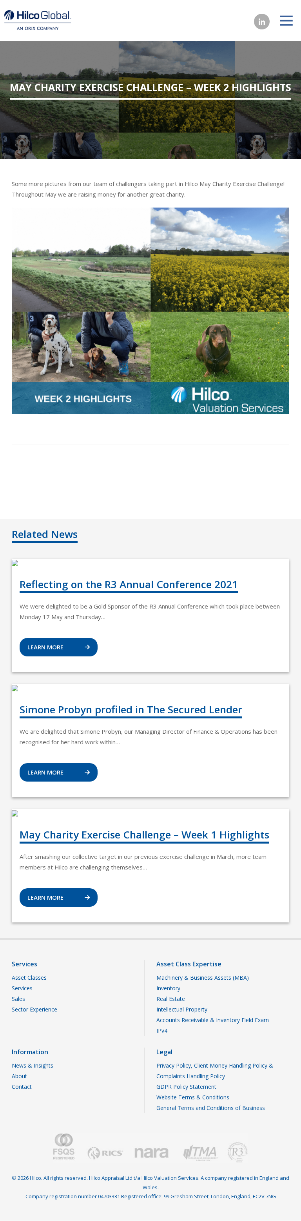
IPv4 (161, 1030)
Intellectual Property (181, 1009)
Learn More (46, 647)
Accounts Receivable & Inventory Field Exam (212, 1020)
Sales (18, 998)
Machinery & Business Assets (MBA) (202, 977)
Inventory (168, 988)
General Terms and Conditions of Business (210, 1108)
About (19, 1076)
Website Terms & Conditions (192, 1097)
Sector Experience (34, 1009)
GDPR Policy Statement (186, 1086)
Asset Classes (29, 977)
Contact (22, 1086)
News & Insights (32, 1065)
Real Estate (170, 998)
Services (22, 988)
